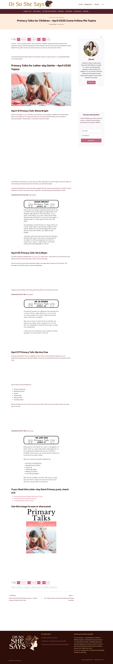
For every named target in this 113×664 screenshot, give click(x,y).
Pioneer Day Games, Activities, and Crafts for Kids (28, 496)
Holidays (68, 11)
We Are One (29, 431)
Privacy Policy (99, 659)
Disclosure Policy (87, 659)
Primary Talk (45, 587)
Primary (62, 17)
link (55, 57)
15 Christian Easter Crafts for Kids (24, 501)
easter (13, 587)
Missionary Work (36, 587)
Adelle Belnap (53, 24)
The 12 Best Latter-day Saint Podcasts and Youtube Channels (59, 598)
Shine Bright (32, 195)
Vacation (77, 11)
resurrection (35, 257)
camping (25, 115)
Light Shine (27, 587)
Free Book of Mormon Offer (49, 638)
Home (81, 4)
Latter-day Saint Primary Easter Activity (25, 498)
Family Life (27, 11)
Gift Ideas (37, 11)
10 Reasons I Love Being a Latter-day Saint (53, 641)
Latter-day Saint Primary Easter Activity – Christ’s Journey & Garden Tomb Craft (23, 598)
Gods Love (20, 587)
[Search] (101, 37)
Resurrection (53, 587)
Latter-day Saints (49, 11)
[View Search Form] (102, 4)
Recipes (61, 11)
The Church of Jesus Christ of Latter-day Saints (55, 644)
